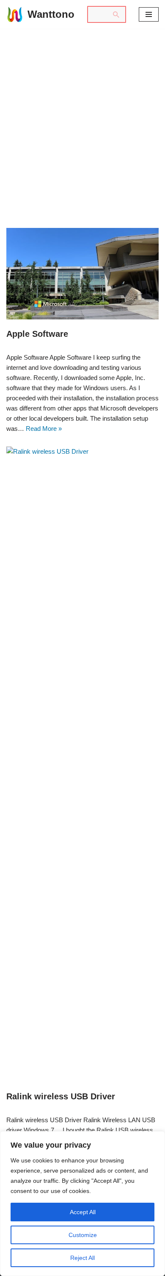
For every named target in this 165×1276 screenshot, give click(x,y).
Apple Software (37, 333)
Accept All (83, 1212)
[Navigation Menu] (149, 14)
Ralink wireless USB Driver (60, 1096)
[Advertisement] (82, 115)
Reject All (82, 1257)
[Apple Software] (82, 273)
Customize (83, 1235)
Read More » (44, 428)
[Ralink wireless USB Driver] (82, 764)
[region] (82, 1203)
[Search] (116, 14)
